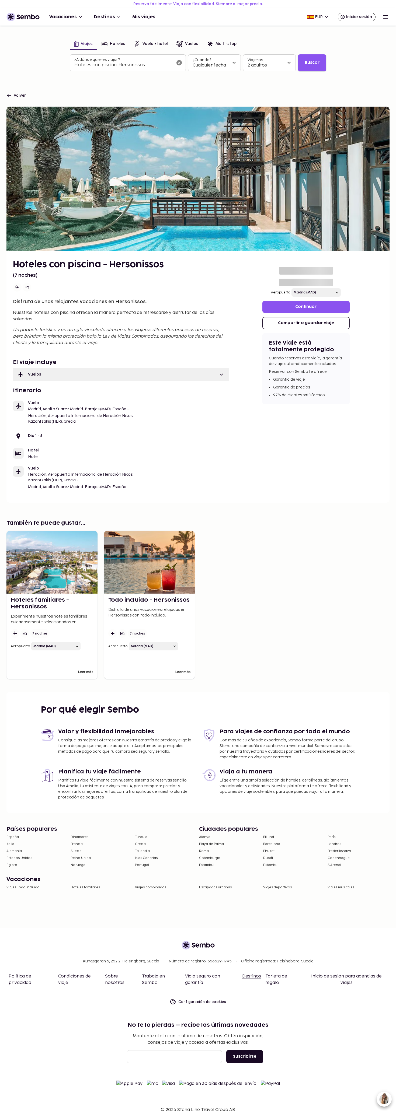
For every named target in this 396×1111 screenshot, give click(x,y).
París (331, 837)
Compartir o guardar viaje (306, 323)
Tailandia (142, 851)
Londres (334, 844)
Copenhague (339, 858)
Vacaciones (63, 17)
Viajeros (255, 60)
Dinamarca (80, 837)
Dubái (268, 858)
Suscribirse (244, 1056)
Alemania (14, 851)
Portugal (142, 865)
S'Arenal (334, 865)
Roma (204, 851)
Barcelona (271, 844)
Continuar (306, 307)
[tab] (83, 44)
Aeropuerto (280, 292)
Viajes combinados (150, 887)
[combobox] (123, 65)
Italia (10, 844)
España (12, 837)
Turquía (141, 837)
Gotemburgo (209, 858)
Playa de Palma (211, 844)
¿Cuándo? (202, 60)
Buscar (312, 62)
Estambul (206, 865)
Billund (268, 837)
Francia (77, 844)
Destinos (104, 17)
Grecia (140, 844)
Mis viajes (143, 17)
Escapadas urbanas (215, 887)
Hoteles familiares (85, 887)
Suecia (76, 851)
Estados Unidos (19, 858)
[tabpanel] (198, 63)
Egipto (11, 865)
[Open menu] (385, 17)
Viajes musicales (341, 887)
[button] (121, 374)
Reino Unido (81, 858)
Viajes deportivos (277, 887)
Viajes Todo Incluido (23, 887)
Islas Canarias (146, 858)
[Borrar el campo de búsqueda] (179, 62)
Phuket (269, 851)
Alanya (204, 837)
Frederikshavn (339, 851)
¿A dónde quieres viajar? (97, 59)
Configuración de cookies (202, 1002)
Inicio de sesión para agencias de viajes (346, 979)
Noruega (78, 865)
